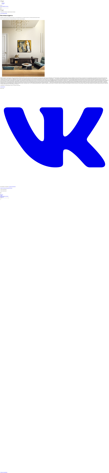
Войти (1, 6)
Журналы (1, 194)
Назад (2, 1)
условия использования (12, 186)
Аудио (3, 3)
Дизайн (6, 13)
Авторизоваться (2, 86)
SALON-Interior (2, 13)
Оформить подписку (5, 6)
